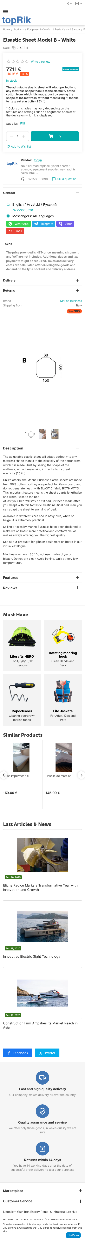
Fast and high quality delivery (42, 1089)
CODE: (7, 47)
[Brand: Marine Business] (70, 68)
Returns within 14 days (42, 1160)
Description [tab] (13, 448)
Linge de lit (56, 776)
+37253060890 (22, 210)
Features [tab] (10, 578)
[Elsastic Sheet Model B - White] (42, 367)
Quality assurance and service (42, 1122)
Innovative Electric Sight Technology (31, 956)
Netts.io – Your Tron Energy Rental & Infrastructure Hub (40, 1211)
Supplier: (12, 123)
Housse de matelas (19, 776)
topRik (38, 160)
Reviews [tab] (10, 588)
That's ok (73, 1235)
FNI (22, 123)
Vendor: (26, 160)
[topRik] (16, 20)
